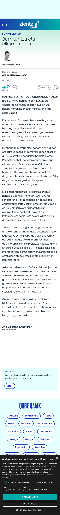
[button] (4, 24)
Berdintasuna (31, 416)
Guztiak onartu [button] (30, 497)
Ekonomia (26, 423)
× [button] (57, 458)
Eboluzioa (13, 431)
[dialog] (30, 485)
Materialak (45, 439)
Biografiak (39, 447)
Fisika (48, 416)
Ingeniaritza (21, 447)
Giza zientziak (45, 423)
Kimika (29, 431)
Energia (29, 439)
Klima (11, 423)
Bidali (10, 386)
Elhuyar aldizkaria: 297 (11, 72)
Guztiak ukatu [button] (30, 504)
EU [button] (14, 88)
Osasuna (13, 416)
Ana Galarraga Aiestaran (14, 75)
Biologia (13, 439)
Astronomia (46, 431)
